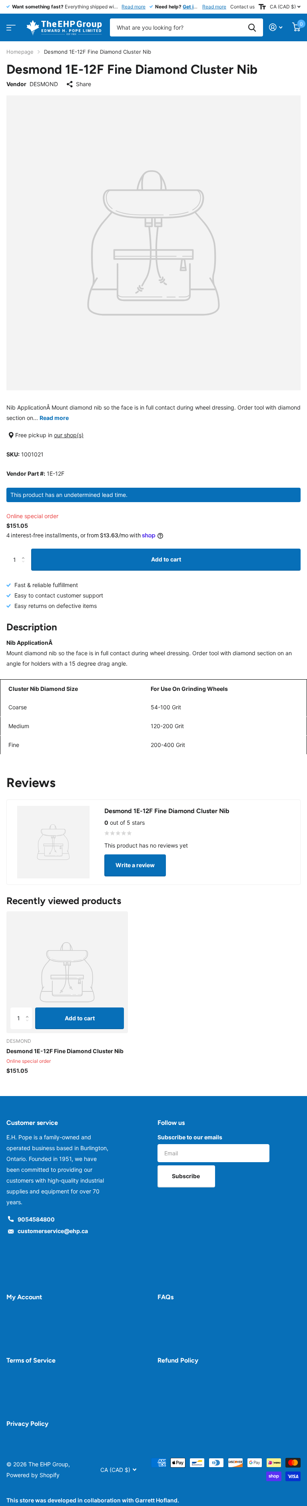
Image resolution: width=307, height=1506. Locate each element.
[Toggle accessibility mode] (262, 7)
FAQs (165, 1297)
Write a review (135, 865)
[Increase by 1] (25, 552)
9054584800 (36, 1219)
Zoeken (252, 27)
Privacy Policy (27, 1423)
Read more (134, 7)
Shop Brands (10, 25)
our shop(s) (69, 435)
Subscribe (186, 1176)
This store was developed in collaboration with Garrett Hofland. (92, 1500)
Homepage (20, 51)
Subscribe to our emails (189, 1137)
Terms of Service (31, 1360)
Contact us (242, 7)
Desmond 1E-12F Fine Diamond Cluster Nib (65, 1051)
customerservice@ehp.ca (53, 1230)
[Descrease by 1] (25, 566)
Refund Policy (177, 1360)
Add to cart (166, 559)
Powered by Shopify (33, 1475)
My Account (24, 1297)
